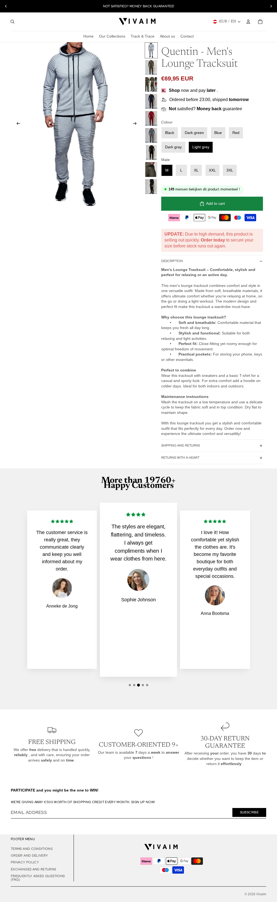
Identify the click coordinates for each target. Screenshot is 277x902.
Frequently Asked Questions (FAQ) (38, 878)
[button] (130, 685)
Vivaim (261, 894)
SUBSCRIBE (249, 812)
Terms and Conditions (31, 849)
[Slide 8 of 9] (151, 169)
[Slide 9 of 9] (151, 186)
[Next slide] (271, 6)
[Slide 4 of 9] (151, 101)
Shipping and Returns (180, 445)
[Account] (248, 22)
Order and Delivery (29, 855)
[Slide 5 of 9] (151, 118)
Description (172, 261)
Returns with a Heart (180, 457)
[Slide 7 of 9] (151, 152)
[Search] (12, 22)
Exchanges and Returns (33, 869)
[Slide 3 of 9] (151, 84)
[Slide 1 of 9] (151, 50)
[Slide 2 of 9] (151, 67)
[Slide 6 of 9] (151, 135)
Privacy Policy (25, 862)
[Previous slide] (6, 6)
